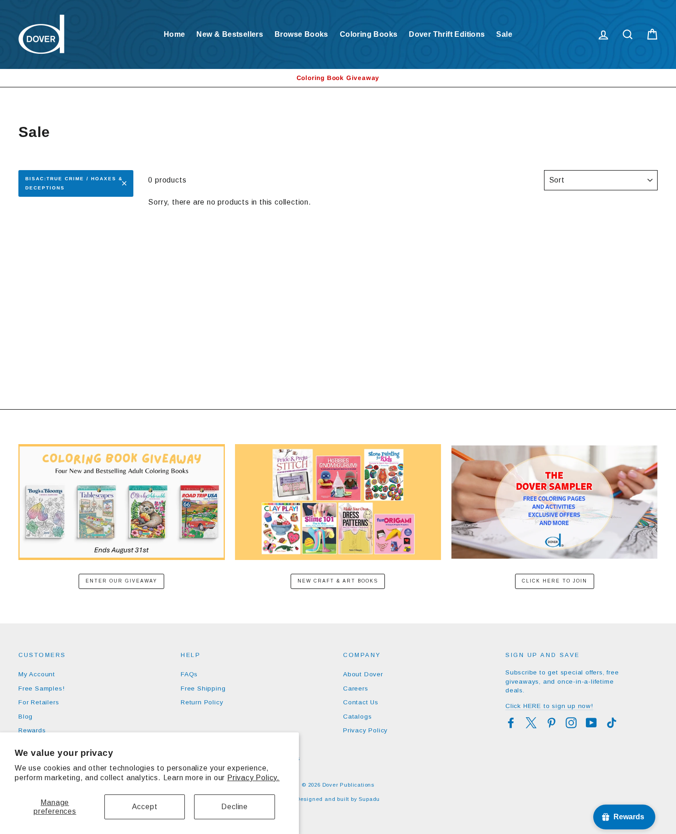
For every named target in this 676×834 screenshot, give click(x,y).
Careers (355, 688)
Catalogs (357, 716)
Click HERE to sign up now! (549, 706)
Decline (234, 807)
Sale (504, 34)
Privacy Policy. (253, 778)
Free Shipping (203, 688)
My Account (36, 674)
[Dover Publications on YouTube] (591, 722)
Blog (25, 716)
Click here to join (554, 580)
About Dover (363, 674)
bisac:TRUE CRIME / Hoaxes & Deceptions (74, 183)
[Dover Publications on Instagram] (571, 722)
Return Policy (202, 702)
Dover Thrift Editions (447, 34)
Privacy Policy (365, 730)
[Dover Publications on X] (531, 722)
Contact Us (360, 702)
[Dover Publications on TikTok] (611, 722)
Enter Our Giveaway (121, 580)
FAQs (189, 674)
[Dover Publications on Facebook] (510, 722)
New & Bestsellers (229, 34)
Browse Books (301, 34)
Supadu (369, 799)
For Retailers (38, 702)
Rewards (32, 730)
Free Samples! (41, 688)
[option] (338, 78)
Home (174, 34)
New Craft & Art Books (338, 580)
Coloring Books (369, 34)
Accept (145, 807)
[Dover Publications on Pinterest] (551, 722)
